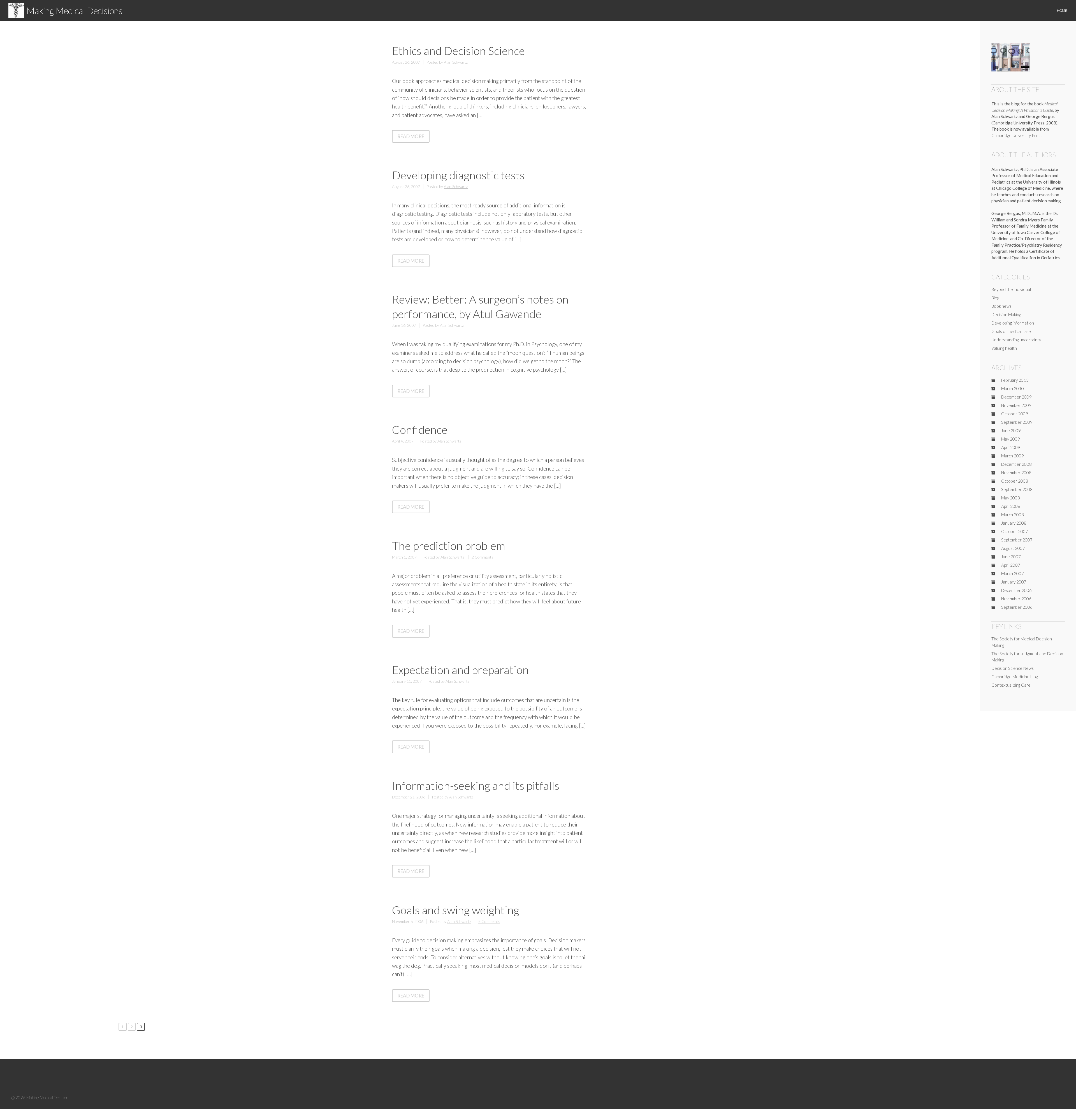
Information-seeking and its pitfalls (475, 785)
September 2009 (1017, 422)
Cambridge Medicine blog (1014, 676)
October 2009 (1014, 413)
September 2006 (1017, 607)
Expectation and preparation (460, 670)
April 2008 (1010, 506)
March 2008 (1012, 514)
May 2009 (1010, 438)
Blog (995, 297)
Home (1062, 10)
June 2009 (1011, 430)
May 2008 (1010, 497)
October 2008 (1014, 480)
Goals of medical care (1011, 331)
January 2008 (1013, 522)
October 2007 (1014, 531)
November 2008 (1016, 472)
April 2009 (1010, 447)
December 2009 (1016, 396)
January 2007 (1013, 581)
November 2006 (1016, 598)
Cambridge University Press (1016, 135)
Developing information (1012, 322)
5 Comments (489, 921)
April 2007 (1010, 565)
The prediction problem (448, 545)
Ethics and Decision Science (458, 50)
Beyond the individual (1011, 289)
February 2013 (1015, 380)
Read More (413, 138)
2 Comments (482, 557)
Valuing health (1004, 348)
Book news (1001, 306)
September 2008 (1017, 489)
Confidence (419, 429)
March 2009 (1012, 455)
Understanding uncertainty (1016, 339)
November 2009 (1016, 405)
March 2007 (1012, 573)
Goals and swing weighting (455, 910)
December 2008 (1016, 464)
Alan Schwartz (456, 62)
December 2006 (1016, 590)
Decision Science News (1012, 668)
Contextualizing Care (1011, 684)
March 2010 (1012, 388)
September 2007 (1017, 539)
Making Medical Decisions (74, 10)
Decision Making (1006, 314)
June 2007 (1011, 556)
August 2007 (1013, 548)
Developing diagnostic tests (458, 175)
